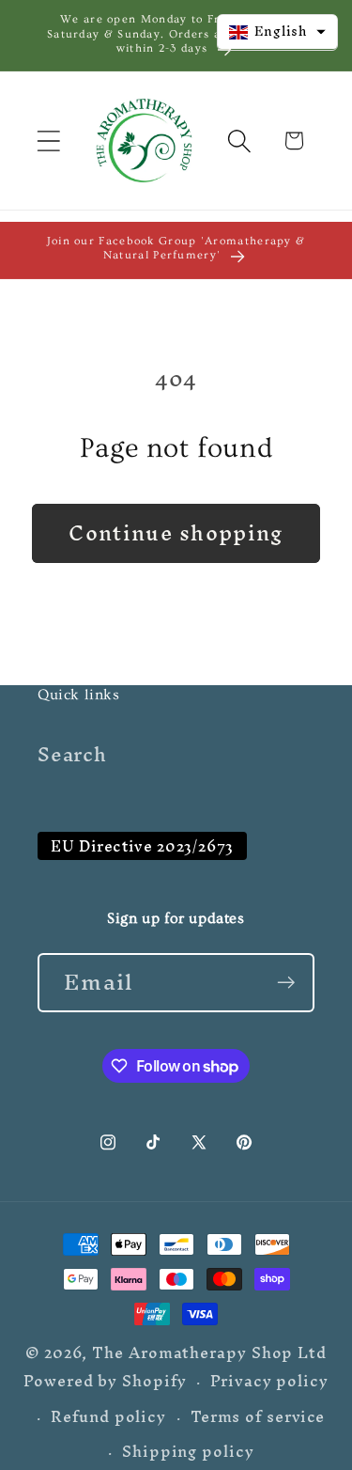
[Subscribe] (286, 982)
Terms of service (258, 1417)
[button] (48, 140)
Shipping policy (188, 1451)
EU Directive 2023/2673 (142, 846)
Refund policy (108, 1417)
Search (72, 754)
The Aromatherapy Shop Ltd (209, 1353)
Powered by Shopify (104, 1381)
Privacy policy (269, 1381)
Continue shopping (176, 532)
